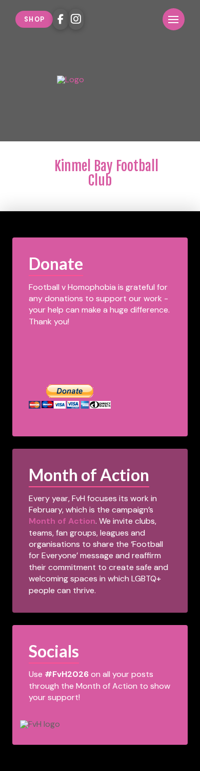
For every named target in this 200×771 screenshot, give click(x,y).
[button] (146, 19)
